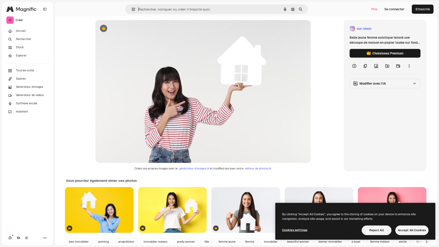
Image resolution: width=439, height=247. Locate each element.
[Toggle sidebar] (44, 9)
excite (403, 242)
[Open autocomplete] (131, 9)
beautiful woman (298, 242)
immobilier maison (155, 242)
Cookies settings (294, 230)
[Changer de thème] (26, 238)
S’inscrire (422, 9)
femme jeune (227, 242)
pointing (103, 242)
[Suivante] (427, 242)
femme (249, 242)
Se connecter (394, 9)
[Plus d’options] (409, 65)
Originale (125, 29)
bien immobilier (79, 242)
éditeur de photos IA (258, 168)
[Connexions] (10, 238)
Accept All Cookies (412, 230)
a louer (356, 242)
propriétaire (126, 242)
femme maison (379, 242)
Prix (374, 9)
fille (206, 242)
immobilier (271, 242)
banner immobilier (330, 242)
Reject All (376, 230)
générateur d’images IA (194, 168)
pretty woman (186, 242)
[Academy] (18, 238)
